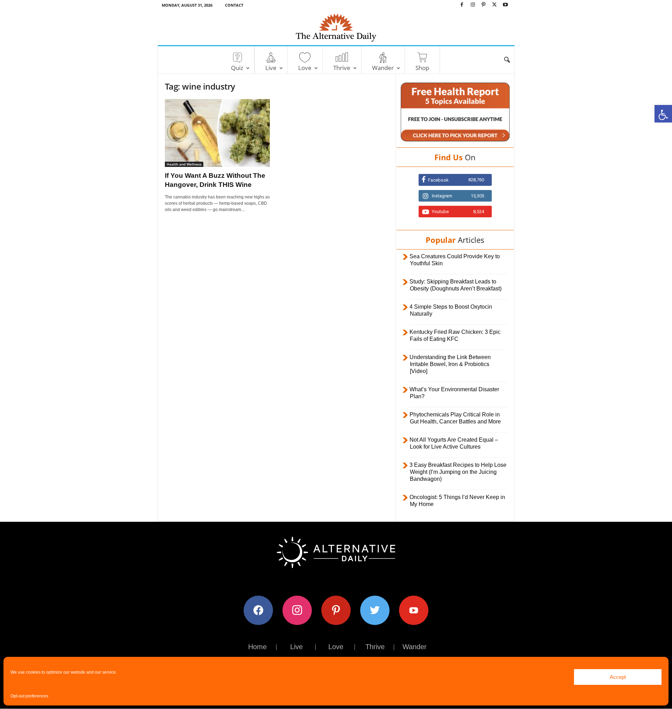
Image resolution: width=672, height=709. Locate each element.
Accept (618, 677)
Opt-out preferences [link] (29, 696)
